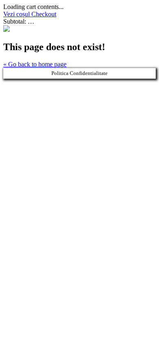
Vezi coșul (17, 14)
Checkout (43, 14)
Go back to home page (34, 64)
